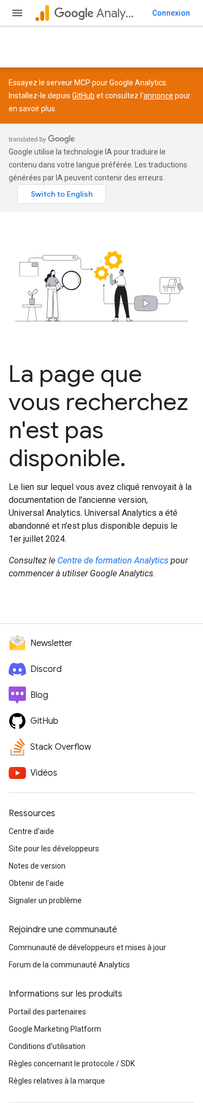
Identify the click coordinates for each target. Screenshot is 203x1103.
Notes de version (37, 866)
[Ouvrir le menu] (17, 13)
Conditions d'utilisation (47, 1046)
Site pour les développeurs (54, 848)
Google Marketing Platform (55, 1029)
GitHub (83, 95)
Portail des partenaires (47, 1011)
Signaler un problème (45, 900)
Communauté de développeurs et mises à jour (87, 947)
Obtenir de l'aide (36, 883)
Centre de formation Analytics (112, 560)
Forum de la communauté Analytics (69, 964)
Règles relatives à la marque (57, 1081)
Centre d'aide (31, 831)
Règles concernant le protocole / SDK (72, 1063)
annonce (158, 95)
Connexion (171, 13)
